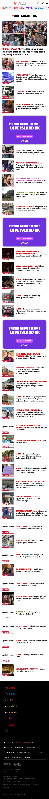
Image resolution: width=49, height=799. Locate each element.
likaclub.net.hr (8, 787)
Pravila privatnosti (23, 752)
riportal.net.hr (21, 781)
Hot (11, 700)
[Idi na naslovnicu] (20, 5)
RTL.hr (5, 772)
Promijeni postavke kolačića (21, 757)
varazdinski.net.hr (9, 781)
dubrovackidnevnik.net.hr (12, 784)
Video (11, 724)
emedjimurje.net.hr (10, 779)
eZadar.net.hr (27, 784)
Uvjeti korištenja (30, 747)
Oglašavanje (18, 747)
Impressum (8, 747)
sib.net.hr (21, 779)
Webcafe (13, 712)
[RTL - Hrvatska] (7, 764)
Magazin (13, 706)
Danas (12, 687)
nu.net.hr (36, 784)
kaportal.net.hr (30, 779)
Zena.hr (11, 772)
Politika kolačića (9, 752)
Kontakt (6, 757)
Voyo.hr (18, 772)
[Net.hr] (17, 764)
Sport (12, 694)
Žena (11, 718)
